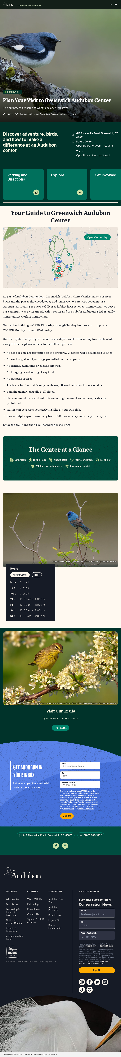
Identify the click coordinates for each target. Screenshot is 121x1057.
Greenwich (13, 92)
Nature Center (20, 574)
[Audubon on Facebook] (89, 982)
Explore (57, 175)
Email (64, 763)
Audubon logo (9, 4)
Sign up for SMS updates (35, 921)
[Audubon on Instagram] (82, 982)
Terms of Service (87, 793)
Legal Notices (33, 961)
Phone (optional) (69, 782)
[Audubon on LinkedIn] (105, 982)
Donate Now (55, 915)
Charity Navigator (12, 951)
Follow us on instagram (65, 846)
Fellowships (33, 904)
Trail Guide (60, 727)
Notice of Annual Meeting (14, 922)
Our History (12, 904)
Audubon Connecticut (30, 296)
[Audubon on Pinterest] (89, 990)
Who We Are (12, 899)
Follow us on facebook (56, 846)
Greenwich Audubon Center (30, 5)
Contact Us (33, 914)
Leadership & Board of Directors (13, 912)
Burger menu (115, 4)
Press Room (33, 909)
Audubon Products (53, 909)
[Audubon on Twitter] (97, 982)
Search (111, 4)
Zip (63, 773)
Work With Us (34, 899)
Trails (37, 574)
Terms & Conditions (86, 809)
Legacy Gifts (54, 920)
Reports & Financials (11, 930)
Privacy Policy (68, 809)
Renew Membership (54, 927)
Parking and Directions (17, 177)
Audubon (22, 873)
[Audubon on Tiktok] (82, 990)
